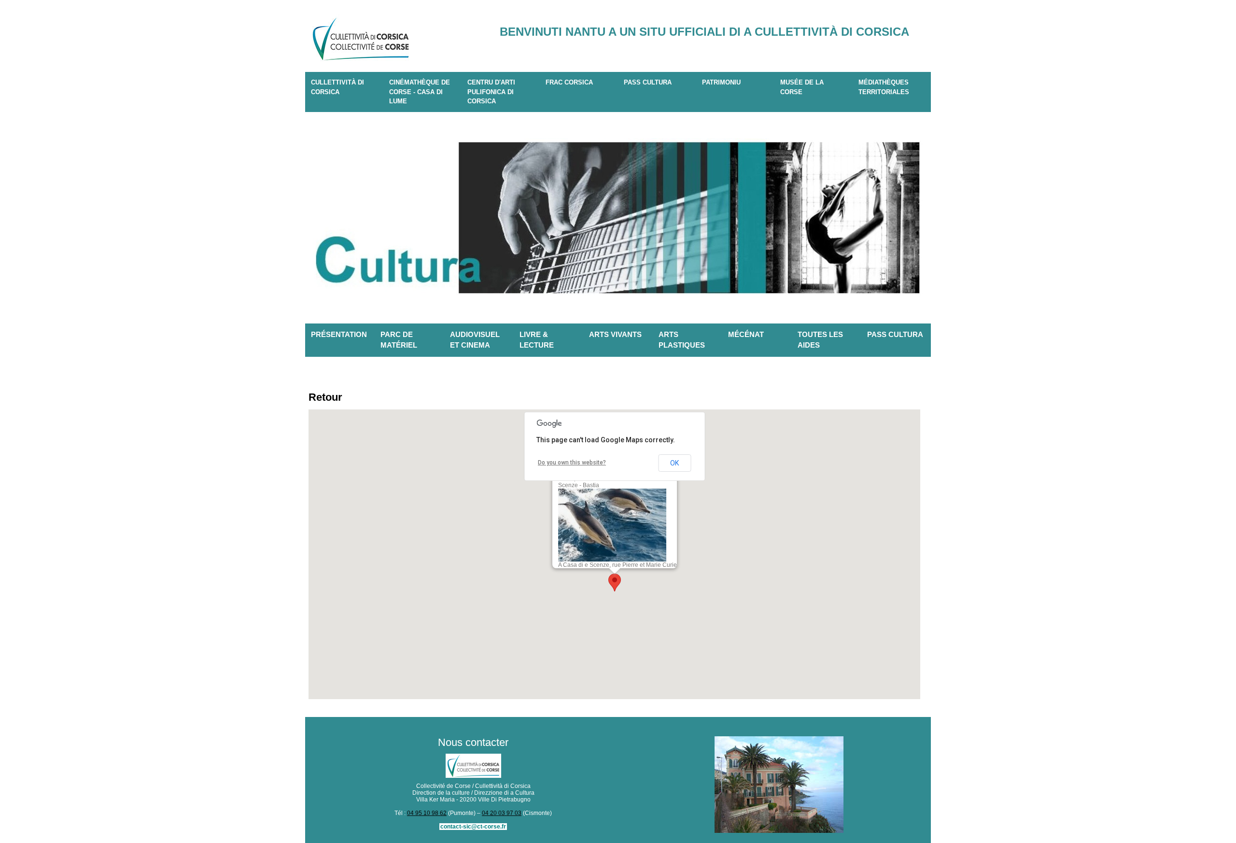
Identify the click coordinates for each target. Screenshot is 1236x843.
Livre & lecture (537, 340)
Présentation (339, 334)
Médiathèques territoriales (883, 87)
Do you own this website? (572, 462)
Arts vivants (615, 334)
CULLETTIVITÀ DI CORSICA (337, 87)
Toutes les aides (820, 340)
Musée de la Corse (802, 87)
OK (674, 463)
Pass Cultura (648, 82)
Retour (325, 397)
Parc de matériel (398, 340)
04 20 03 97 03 (501, 813)
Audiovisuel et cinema (475, 340)
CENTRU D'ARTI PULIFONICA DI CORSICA (491, 92)
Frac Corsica (569, 82)
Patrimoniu (721, 82)
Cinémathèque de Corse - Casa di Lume (419, 92)
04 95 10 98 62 (427, 813)
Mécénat (746, 334)
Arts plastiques (682, 340)
